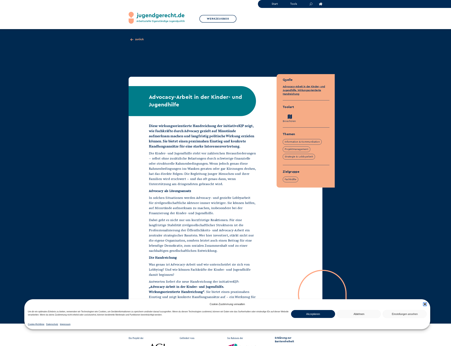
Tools (293, 3)
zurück (139, 39)
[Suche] (309, 4)
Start (275, 3)
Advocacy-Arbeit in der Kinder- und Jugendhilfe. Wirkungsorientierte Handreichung (304, 90)
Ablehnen (359, 313)
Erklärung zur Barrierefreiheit (284, 340)
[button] (425, 304)
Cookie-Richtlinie (36, 324)
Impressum (65, 324)
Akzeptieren (313, 313)
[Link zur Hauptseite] (319, 4)
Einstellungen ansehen (405, 313)
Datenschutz (52, 324)
